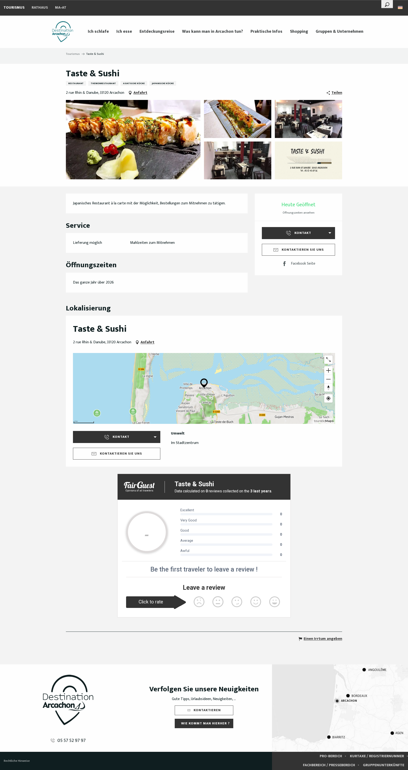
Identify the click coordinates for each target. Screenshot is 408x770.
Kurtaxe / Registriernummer (377, 756)
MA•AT (60, 7)
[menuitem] (62, 31)
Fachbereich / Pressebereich (329, 765)
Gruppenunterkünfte (383, 765)
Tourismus (14, 7)
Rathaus (40, 7)
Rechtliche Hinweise (17, 760)
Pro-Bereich (331, 756)
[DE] (400, 7)
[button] (387, 4)
